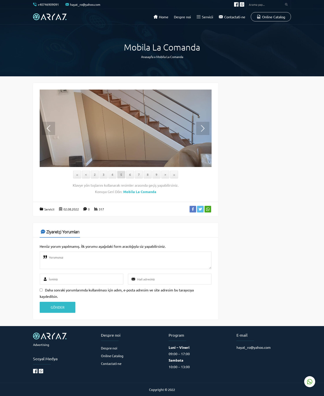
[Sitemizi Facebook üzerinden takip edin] (236, 4)
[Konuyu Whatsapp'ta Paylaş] (208, 209)
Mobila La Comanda (169, 57)
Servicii (49, 209)
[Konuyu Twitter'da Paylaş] (200, 209)
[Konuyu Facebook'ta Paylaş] (193, 209)
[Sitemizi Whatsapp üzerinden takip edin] (242, 4)
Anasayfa (147, 57)
